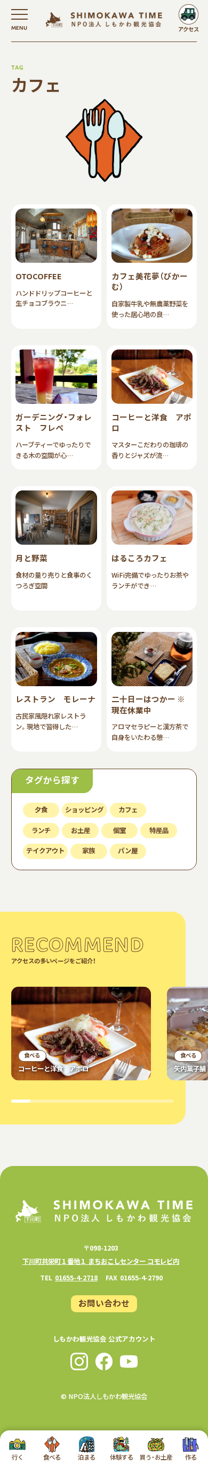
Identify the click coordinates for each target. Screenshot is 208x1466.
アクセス (188, 29)
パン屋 (128, 850)
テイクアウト (45, 850)
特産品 (159, 830)
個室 (119, 830)
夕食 (41, 809)
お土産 (80, 830)
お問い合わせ (104, 1303)
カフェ (128, 809)
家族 (88, 850)
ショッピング (84, 809)
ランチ (41, 830)
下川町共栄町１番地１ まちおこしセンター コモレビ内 (100, 1261)
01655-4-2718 (76, 1277)
